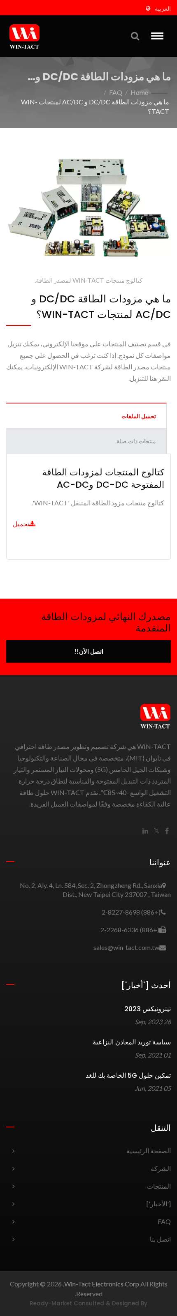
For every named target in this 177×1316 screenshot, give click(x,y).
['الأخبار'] (159, 1204)
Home (139, 92)
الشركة (161, 1168)
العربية (163, 8)
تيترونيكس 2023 (147, 1009)
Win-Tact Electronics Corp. (101, 1284)
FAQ (115, 92)
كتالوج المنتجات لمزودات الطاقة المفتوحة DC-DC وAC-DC (103, 478)
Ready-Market (51, 1303)
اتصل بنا (160, 1239)
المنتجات (159, 1186)
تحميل (21, 524)
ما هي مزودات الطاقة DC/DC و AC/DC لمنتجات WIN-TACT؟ (95, 106)
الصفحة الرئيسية (148, 1151)
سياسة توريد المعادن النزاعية (132, 1042)
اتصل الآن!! (88, 651)
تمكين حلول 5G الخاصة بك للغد (128, 1075)
